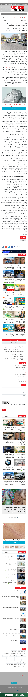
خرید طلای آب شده (12, 655)
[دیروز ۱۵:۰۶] (23, 592)
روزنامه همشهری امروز (24, 4)
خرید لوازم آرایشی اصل (21, 655)
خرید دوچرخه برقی (10, 658)
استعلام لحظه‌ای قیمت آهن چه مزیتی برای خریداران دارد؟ (10, 624)
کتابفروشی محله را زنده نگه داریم (20, 365)
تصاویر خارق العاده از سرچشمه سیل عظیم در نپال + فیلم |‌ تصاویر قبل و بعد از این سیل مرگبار (14, 509)
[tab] (14, 340)
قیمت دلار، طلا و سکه (22, 675)
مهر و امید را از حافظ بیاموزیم (20, 367)
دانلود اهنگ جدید (10, 664)
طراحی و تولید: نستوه (13, 690)
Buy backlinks (17, 660)
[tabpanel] (14, 501)
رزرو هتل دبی (23, 666)
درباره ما (24, 673)
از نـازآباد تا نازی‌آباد (22, 378)
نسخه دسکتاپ (14, 682)
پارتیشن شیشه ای (17, 662)
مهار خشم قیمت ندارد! (21, 369)
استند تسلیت (23, 658)
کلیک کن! (14, 543)
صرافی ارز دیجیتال (10, 660)
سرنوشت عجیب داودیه (21, 376)
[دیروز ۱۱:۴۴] (23, 603)
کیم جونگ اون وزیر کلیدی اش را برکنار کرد (17, 14)
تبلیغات (24, 676)
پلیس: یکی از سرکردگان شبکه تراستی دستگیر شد (17, 354)
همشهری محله (22, 240)
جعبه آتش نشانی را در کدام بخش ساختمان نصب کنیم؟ (11, 618)
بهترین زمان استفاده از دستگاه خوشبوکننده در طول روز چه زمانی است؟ (10, 602)
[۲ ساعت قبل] (14, 497)
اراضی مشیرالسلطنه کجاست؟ (20, 379)
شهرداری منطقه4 (8, 68)
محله (21, 17)
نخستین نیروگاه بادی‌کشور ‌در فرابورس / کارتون (17, 356)
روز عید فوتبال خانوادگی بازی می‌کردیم (19, 381)
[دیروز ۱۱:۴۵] (23, 598)
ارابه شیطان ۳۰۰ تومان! (21, 371)
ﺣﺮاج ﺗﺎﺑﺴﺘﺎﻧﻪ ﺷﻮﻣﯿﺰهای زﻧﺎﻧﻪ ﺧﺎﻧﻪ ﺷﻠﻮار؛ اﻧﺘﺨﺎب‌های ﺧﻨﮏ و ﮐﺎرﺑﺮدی (10, 597)
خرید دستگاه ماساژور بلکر (21, 653)
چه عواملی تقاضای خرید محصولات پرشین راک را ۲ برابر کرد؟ (11, 608)
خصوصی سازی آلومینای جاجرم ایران (14, 629)
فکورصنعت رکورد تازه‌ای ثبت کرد (14, 640)
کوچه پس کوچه (16, 17)
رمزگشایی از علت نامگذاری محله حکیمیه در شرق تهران (16, 23)
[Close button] (27, 692)
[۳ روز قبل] (23, 614)
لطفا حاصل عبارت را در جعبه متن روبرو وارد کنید (17, 404)
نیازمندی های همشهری (16, 4)
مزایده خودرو (5, 655)
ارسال (4, 410)
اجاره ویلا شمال (12, 653)
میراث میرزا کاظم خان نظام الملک (20, 374)
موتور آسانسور (14, 651)
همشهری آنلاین (17, 9)
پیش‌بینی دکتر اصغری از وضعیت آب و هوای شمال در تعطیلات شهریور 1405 (11, 636)
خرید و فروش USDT (21, 651)
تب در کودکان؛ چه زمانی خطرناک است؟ (18, 346)
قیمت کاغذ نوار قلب (16, 590)
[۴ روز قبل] (23, 626)
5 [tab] (11, 517)
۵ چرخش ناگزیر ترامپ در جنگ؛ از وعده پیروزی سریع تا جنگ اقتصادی (13, 347)
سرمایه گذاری (14, 108)
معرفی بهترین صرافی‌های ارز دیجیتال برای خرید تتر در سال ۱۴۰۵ (10, 613)
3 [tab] (14, 517)
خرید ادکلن (6, 653)
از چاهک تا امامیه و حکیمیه (17, 25)
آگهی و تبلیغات (10, 4)
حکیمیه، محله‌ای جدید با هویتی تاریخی (19, 372)
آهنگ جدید (17, 658)
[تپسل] (2, 85)
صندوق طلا (23, 662)
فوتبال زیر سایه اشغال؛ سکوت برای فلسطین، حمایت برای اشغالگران (14, 349)
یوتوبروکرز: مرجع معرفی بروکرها (19, 664)
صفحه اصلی (25, 17)
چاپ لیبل (23, 660)
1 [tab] (17, 517)
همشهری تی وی (5, 4)
